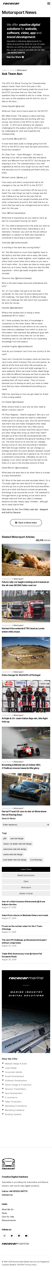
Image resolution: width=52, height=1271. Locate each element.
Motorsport (22, 70)
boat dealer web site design (14, 860)
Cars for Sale (8, 1216)
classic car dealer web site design (17, 844)
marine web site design (12, 854)
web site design (16, 838)
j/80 (4, 838)
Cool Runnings (36, 860)
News (4, 1213)
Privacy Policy (31, 1265)
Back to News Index (27, 522)
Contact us (7, 1195)
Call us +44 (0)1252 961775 (14, 1191)
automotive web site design (14, 849)
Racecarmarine (9, 1220)
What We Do (7, 1209)
